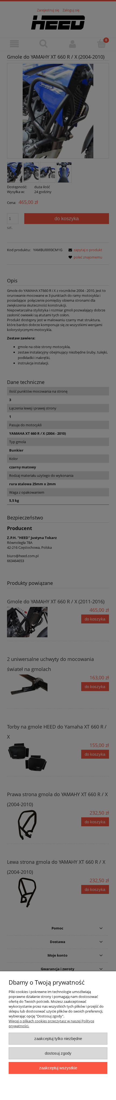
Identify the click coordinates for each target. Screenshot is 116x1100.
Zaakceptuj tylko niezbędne (58, 1038)
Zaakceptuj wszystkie (58, 1068)
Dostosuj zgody (58, 1053)
